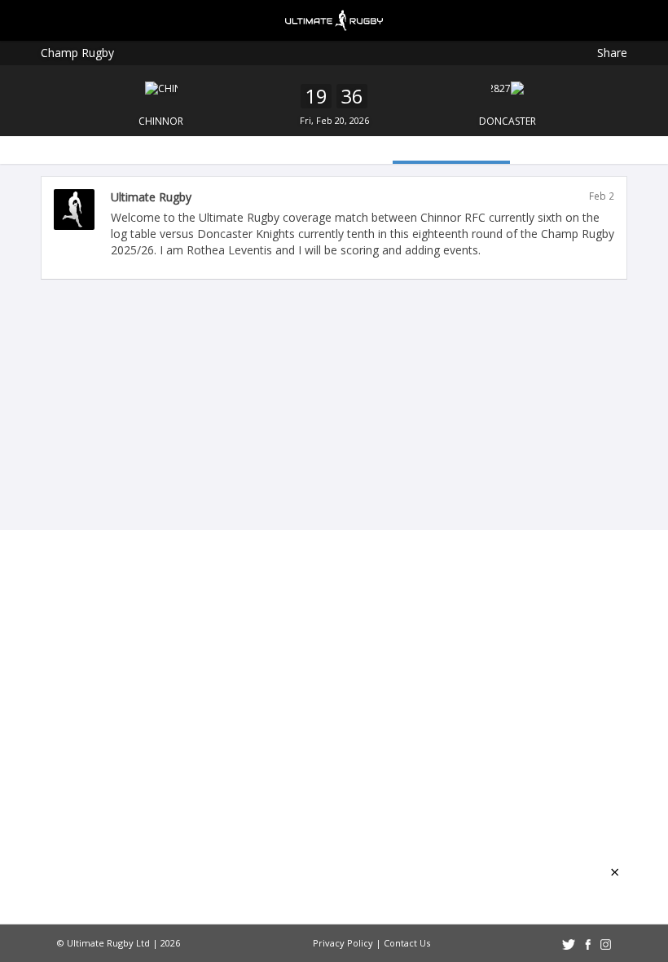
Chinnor (160, 121)
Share (612, 52)
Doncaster (507, 121)
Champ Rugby (77, 52)
